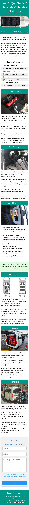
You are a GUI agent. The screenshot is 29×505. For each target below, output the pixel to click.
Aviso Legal (9, 502)
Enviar (14, 483)
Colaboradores (19, 502)
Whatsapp (7, 85)
